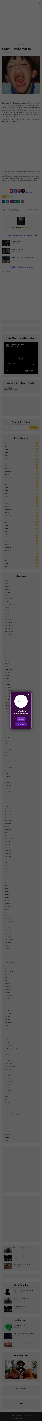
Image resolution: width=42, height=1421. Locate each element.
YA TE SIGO (21, 724)
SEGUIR (21, 719)
